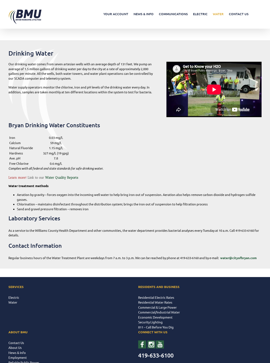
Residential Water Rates (155, 302)
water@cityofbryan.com (238, 258)
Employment (17, 357)
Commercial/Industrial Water (159, 312)
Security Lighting (150, 322)
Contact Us (16, 343)
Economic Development (155, 317)
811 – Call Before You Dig (156, 327)
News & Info (17, 353)
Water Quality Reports (61, 177)
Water (12, 302)
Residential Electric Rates (156, 297)
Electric (13, 297)
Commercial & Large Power (157, 307)
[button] (255, 14)
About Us (15, 348)
